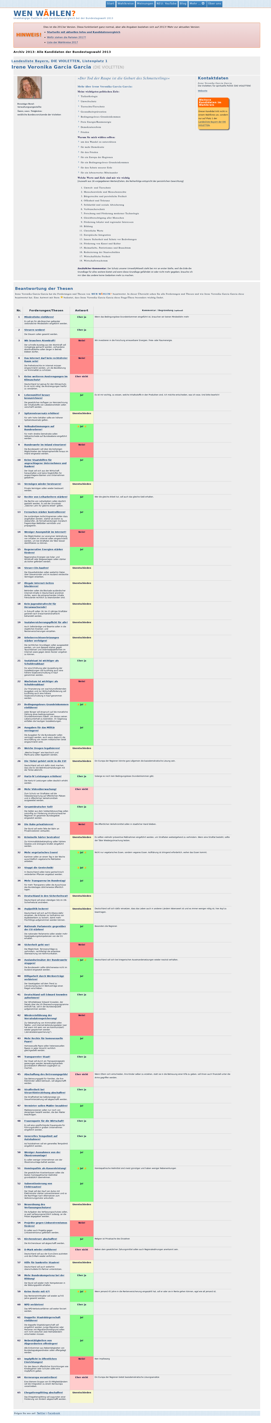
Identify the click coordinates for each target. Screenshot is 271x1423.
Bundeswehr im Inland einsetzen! (45, 444)
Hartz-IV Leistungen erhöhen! (42, 776)
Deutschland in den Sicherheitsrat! (46, 896)
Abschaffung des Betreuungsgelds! (46, 1074)
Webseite (202, 91)
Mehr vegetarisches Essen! (41, 852)
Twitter (41, 1413)
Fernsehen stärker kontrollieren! (44, 512)
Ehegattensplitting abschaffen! (43, 1392)
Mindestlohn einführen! (39, 317)
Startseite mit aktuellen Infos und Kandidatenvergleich (83, 32)
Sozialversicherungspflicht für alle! (46, 622)
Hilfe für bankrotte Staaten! (41, 1262)
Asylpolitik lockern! (36, 908)
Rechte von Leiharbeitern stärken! (45, 497)
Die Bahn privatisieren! (38, 824)
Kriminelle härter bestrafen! (42, 837)
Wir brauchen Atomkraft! (39, 340)
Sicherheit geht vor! (37, 944)
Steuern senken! (34, 330)
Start (110, 3)
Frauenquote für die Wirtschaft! (44, 1121)
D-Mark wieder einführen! (40, 1249)
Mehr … (196, 3)
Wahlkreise (126, 3)
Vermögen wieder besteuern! (42, 484)
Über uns (214, 3)
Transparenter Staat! (37, 1056)
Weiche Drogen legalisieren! (42, 748)
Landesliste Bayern (29, 61)
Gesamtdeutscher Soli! (38, 806)
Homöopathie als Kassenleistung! (45, 1168)
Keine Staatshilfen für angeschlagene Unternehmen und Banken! (45, 463)
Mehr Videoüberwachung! (40, 789)
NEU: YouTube (167, 3)
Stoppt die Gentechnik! (38, 867)
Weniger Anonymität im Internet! (45, 532)
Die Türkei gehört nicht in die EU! (45, 761)
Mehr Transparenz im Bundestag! (45, 880)
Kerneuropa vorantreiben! (40, 1377)
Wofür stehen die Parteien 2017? (66, 37)
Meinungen (145, 3)
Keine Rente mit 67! (37, 1291)
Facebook (54, 1413)
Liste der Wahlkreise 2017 (62, 42)
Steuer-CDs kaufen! (36, 568)
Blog (183, 3)
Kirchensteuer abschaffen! (40, 1239)
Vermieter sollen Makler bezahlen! (46, 1105)
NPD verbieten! (34, 1304)
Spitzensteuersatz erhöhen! (41, 413)
